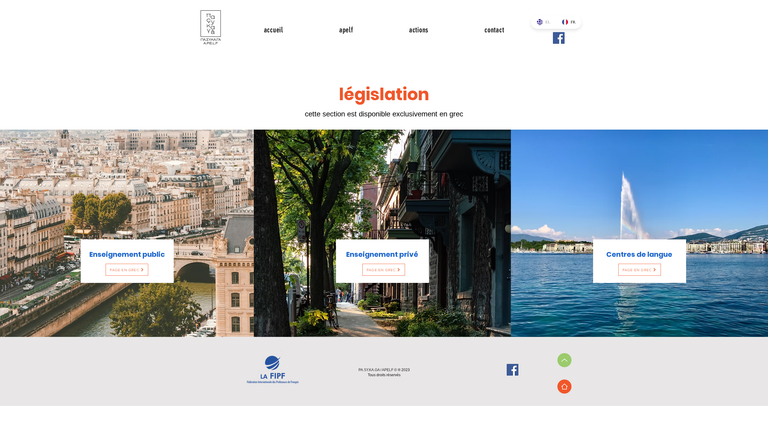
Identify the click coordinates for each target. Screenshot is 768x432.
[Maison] (564, 387)
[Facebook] (559, 38)
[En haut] (564, 360)
